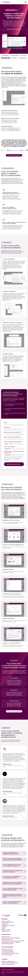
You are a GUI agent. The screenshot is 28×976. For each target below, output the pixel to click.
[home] (5, 2)
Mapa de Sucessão (6, 929)
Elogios (3, 928)
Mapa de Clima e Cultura (8, 922)
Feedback (4, 927)
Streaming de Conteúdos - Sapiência (11, 942)
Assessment (5, 924)
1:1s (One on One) (6, 936)
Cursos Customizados (7, 954)
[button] (25, 2)
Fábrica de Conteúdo (7, 949)
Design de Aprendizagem (8, 964)
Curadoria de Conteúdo (7, 950)
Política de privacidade (7, 969)
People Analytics (6, 931)
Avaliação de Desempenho (8, 925)
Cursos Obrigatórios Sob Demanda (10, 953)
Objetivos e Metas (6, 921)
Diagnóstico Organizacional (8, 961)
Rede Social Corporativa (7, 943)
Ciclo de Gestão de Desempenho (10, 962)
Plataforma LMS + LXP (7, 939)
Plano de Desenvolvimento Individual (11, 938)
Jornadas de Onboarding (8, 952)
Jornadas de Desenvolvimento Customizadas (13, 940)
